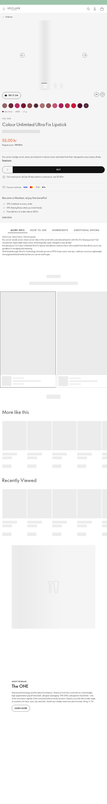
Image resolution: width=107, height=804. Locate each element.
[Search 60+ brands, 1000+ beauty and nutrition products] (88, 9)
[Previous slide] (22, 55)
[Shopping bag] (102, 9)
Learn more (7, 217)
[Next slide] (84, 55)
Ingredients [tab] (60, 230)
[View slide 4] (63, 86)
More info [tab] (18, 230)
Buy (59, 169)
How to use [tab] (38, 230)
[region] (53, 55)
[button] (4, 105)
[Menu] (3, 9)
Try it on (13, 95)
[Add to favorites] (102, 94)
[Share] (96, 94)
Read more (6, 160)
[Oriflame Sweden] (14, 9)
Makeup (8, 16)
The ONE (6, 118)
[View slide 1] (44, 86)
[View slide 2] (50, 86)
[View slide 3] (56, 86)
